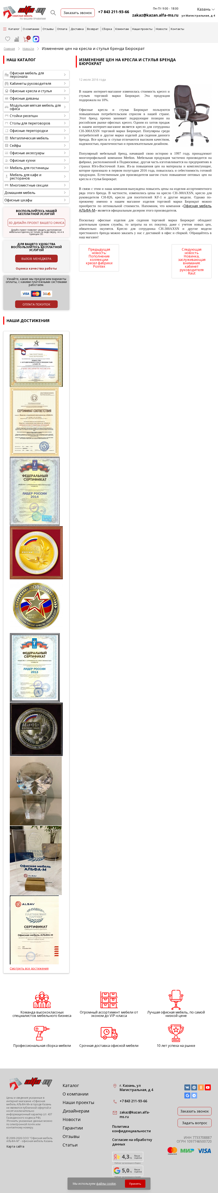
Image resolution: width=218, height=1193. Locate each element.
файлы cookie (106, 1184)
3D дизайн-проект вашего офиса (36, 223)
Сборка (107, 29)
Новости (161, 29)
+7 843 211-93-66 (113, 11)
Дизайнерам (76, 1111)
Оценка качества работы (36, 268)
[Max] (34, 41)
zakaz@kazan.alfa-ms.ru (155, 15)
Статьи (70, 1145)
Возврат (93, 29)
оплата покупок (36, 304)
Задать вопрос (194, 1123)
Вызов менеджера (36, 259)
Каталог (71, 1085)
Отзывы (48, 29)
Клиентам (122, 29)
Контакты (177, 29)
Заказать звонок (195, 1111)
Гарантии (73, 1128)
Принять (135, 1184)
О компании (31, 29)
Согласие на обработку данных (132, 1142)
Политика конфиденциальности (131, 1128)
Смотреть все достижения (29, 968)
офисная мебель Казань (37, 1141)
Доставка (77, 29)
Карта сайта (15, 1146)
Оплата (62, 29)
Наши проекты (142, 29)
